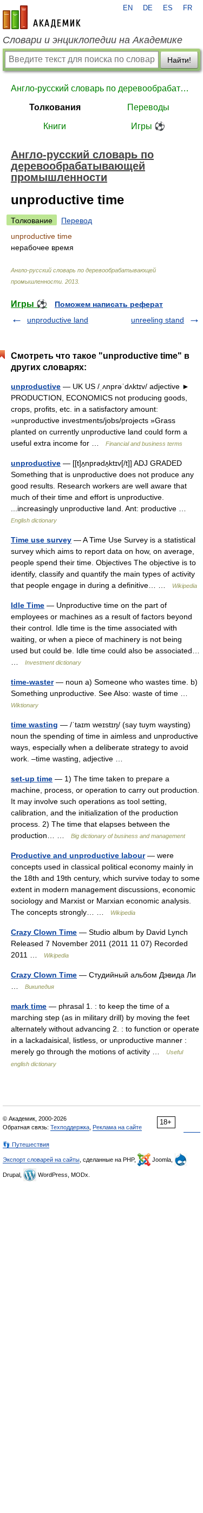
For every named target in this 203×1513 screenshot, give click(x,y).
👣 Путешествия (26, 1144)
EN (128, 8)
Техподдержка (69, 1127)
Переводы (148, 107)
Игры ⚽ (148, 126)
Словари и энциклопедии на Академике (92, 40)
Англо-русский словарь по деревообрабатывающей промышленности (101, 88)
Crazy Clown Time (44, 932)
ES (168, 8)
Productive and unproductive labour (78, 855)
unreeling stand (157, 320)
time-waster (32, 682)
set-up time (32, 778)
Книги (54, 126)
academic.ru (42, 17)
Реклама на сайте (117, 1127)
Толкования (55, 107)
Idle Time (27, 605)
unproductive (36, 386)
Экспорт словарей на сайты (41, 1159)
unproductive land (57, 320)
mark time (29, 1006)
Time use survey (41, 539)
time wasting (34, 724)
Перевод (76, 220)
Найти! (179, 60)
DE (148, 8)
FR (187, 8)
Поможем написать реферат (109, 304)
